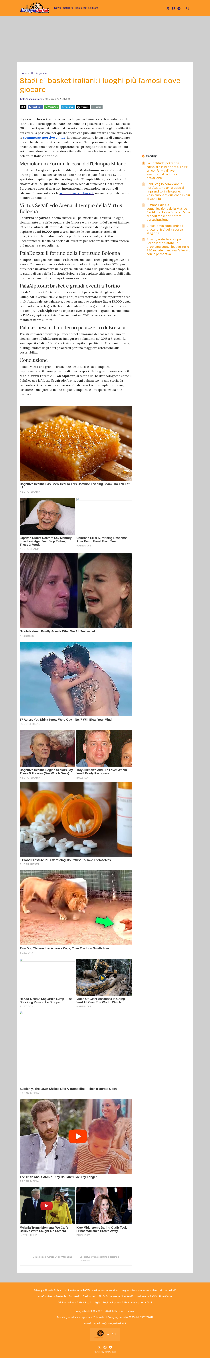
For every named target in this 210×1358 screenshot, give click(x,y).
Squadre (68, 7)
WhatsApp (53, 107)
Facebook (36, 107)
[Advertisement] (105, 38)
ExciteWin (74, 1296)
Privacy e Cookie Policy (47, 1290)
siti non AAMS (168, 1290)
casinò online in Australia (51, 1296)
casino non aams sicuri (105, 1290)
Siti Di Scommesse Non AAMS (116, 1296)
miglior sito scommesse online (139, 1290)
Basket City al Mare (86, 7)
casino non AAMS (146, 1296)
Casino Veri (89, 1296)
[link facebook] (173, 8)
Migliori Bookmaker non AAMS (111, 1302)
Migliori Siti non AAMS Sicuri (74, 1302)
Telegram (68, 107)
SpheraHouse (110, 1352)
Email (98, 107)
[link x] (168, 8)
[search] (187, 8)
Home (23, 73)
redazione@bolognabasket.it (109, 1323)
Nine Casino (166, 1296)
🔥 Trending (149, 156)
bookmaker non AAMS (76, 1290)
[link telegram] (179, 8)
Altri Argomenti (39, 73)
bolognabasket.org (31, 98)
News (57, 7)
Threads (85, 107)
